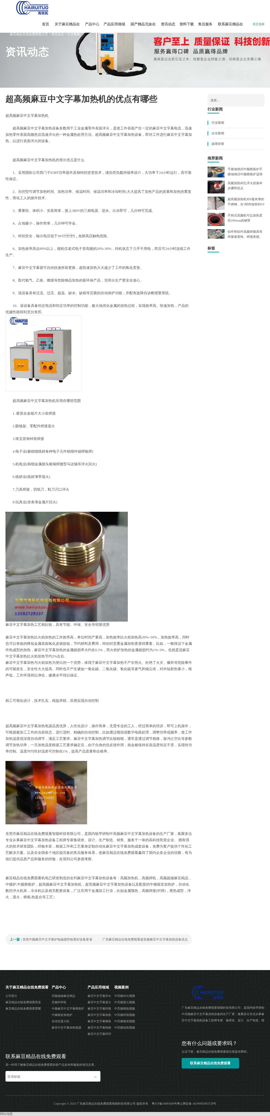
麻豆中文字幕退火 (99, 1002)
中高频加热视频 (124, 1027)
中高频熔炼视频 (124, 1008)
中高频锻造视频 (124, 1021)
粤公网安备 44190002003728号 (196, 1103)
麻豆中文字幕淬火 (99, 996)
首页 (45, 24)
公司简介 (11, 996)
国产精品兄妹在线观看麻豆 (143, 27)
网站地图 (6, 1114)
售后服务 (205, 24)
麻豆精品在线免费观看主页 (29, 34)
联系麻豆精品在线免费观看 (230, 27)
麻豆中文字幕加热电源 (66, 1027)
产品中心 (92, 24)
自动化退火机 (60, 1021)
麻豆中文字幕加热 (99, 1015)
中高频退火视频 (124, 1002)
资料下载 (187, 24)
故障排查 (218, 144)
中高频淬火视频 (124, 996)
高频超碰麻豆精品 (63, 996)
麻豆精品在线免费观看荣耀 (23, 1008)
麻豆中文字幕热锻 (99, 1027)
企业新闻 (218, 133)
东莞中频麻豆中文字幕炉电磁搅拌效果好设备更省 (57, 939)
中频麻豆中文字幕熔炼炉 (68, 1008)
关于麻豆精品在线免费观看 (67, 27)
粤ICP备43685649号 (164, 1103)
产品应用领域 (114, 24)
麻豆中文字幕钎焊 (99, 1034)
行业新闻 (73, 34)
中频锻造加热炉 (62, 1015)
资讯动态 (168, 24)
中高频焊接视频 (124, 1015)
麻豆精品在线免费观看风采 (23, 1002)
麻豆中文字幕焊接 (99, 1008)
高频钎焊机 (59, 1002)
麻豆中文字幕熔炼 (99, 1021)
